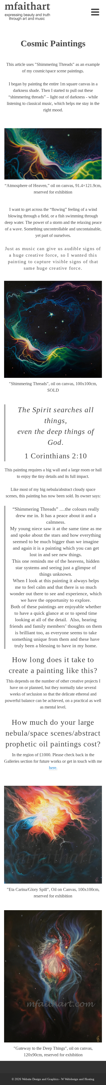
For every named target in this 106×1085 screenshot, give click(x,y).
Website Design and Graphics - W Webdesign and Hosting (58, 1079)
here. (53, 767)
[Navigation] (95, 12)
